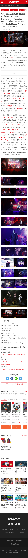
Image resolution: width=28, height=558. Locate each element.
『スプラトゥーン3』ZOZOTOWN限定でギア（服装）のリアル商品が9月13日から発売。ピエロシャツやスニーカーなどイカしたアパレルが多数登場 (6, 447)
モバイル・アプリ (13, 10)
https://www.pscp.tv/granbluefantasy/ (13, 369)
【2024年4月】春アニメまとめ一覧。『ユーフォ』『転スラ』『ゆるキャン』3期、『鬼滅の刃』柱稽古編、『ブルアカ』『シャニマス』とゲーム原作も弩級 (7, 488)
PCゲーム (13, 5)
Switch (5, 5)
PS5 (9, 5)
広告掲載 (22, 532)
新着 (2, 5)
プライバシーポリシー (15, 529)
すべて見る (24, 391)
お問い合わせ (5, 529)
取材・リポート (5, 10)
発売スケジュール (21, 5)
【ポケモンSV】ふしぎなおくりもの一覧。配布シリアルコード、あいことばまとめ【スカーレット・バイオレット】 (21, 471)
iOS (20, 10)
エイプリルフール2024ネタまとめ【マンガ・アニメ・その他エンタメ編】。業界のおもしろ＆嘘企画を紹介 (21, 488)
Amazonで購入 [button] (7, 426)
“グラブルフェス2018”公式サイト (14, 384)
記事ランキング (6, 436)
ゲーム (4, 399)
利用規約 (24, 529)
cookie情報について (14, 532)
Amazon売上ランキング (9, 391)
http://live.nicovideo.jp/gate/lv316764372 (14, 354)
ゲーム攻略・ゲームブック (14, 399)
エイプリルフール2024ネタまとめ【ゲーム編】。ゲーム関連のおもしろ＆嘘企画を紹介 (21, 505)
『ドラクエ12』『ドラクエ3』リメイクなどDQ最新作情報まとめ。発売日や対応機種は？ (7, 505)
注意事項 (6, 532)
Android (24, 10)
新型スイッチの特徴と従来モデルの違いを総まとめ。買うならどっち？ (7, 470)
